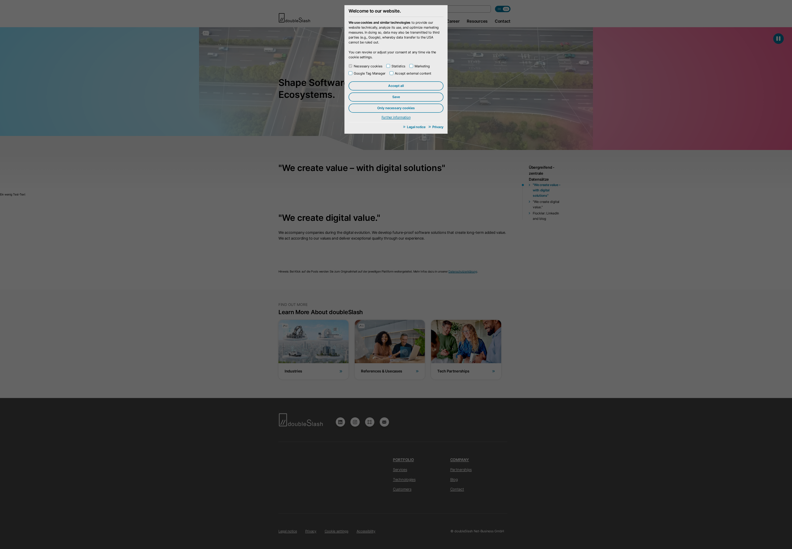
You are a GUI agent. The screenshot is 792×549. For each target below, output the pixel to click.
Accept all (396, 86)
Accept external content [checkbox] (413, 73)
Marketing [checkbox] (422, 66)
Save (396, 97)
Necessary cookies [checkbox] (368, 66)
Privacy (437, 127)
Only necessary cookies (396, 108)
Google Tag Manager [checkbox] (369, 73)
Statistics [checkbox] (398, 66)
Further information (396, 117)
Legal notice (416, 127)
